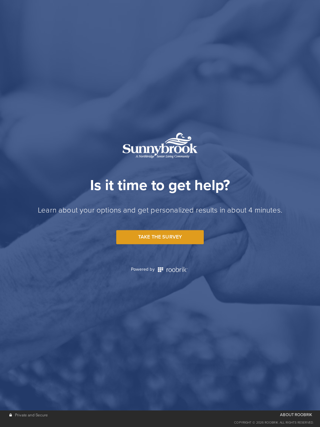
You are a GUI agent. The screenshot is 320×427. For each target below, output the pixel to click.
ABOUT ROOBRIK (296, 414)
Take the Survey (160, 237)
